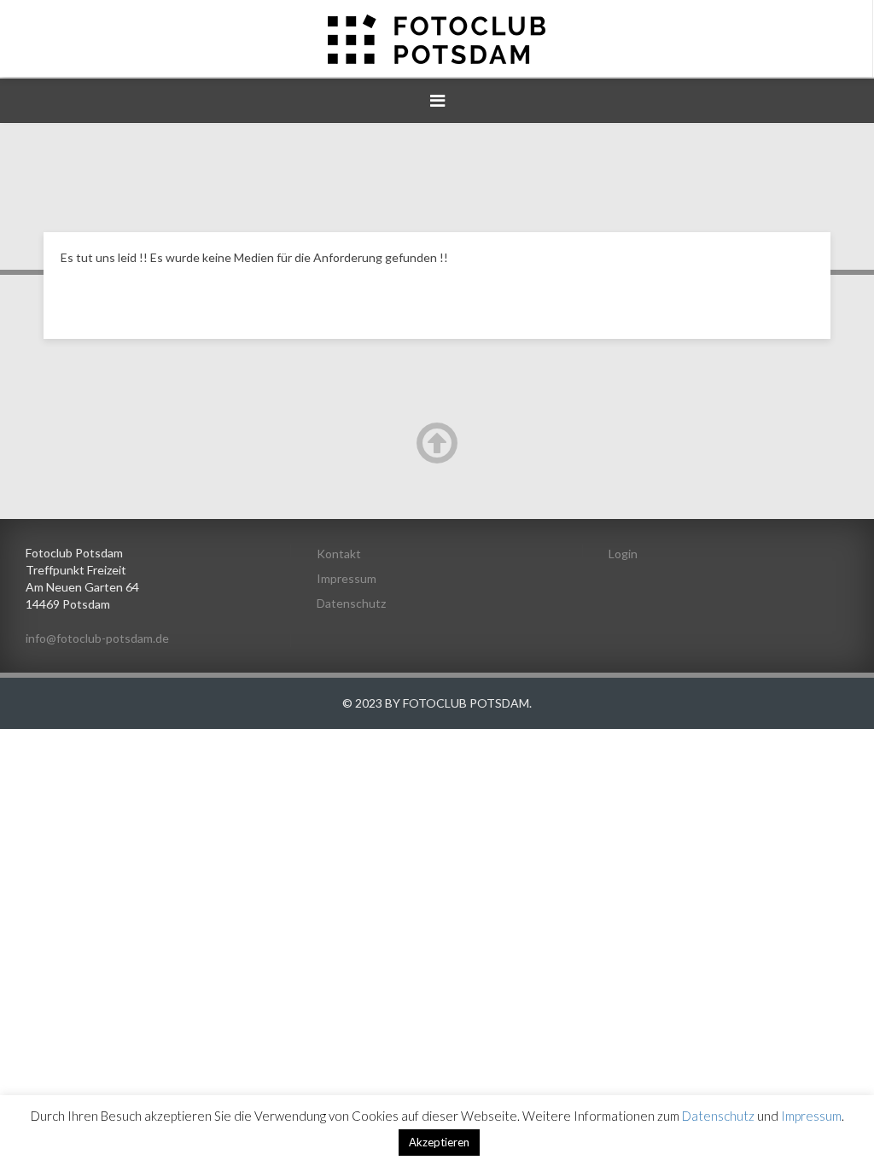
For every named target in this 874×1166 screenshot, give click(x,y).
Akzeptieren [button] (439, 1142)
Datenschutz (351, 603)
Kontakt (339, 553)
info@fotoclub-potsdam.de (97, 638)
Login (623, 553)
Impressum (346, 578)
